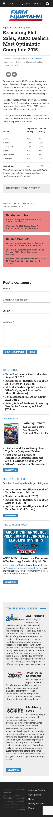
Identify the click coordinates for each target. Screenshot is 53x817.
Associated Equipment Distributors (22, 568)
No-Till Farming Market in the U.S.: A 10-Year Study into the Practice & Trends (25, 261)
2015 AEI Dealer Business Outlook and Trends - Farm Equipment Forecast (25, 244)
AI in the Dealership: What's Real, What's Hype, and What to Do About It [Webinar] (25, 390)
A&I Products (35, 615)
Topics (10, 4)
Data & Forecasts (35, 58)
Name (6, 288)
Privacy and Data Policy (36, 804)
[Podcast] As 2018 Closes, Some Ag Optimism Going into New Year (23, 227)
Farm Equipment (34, 423)
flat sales (30, 204)
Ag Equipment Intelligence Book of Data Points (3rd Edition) (26, 508)
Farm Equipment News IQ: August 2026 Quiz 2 (25, 398)
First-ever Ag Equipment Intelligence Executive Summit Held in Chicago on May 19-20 (24, 457)
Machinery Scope (33, 709)
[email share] (8, 74)
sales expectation (15, 206)
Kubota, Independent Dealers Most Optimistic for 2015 (24, 220)
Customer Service (36, 790)
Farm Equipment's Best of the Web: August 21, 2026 (26, 376)
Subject (6, 311)
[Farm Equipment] (11, 433)
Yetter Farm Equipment (34, 674)
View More (10, 470)
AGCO (18, 204)
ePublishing (20, 810)
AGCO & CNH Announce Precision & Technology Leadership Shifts (25, 559)
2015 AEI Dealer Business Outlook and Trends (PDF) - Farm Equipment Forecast (25, 252)
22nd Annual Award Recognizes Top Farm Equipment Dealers (24, 450)
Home (31, 799)
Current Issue (34, 795)
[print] (14, 74)
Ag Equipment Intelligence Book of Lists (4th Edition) (26, 501)
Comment (8, 322)
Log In (27, 4)
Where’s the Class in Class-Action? (26, 464)
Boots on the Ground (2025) (21, 496)
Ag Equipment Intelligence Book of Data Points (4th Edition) (26, 382)
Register (37, 4)
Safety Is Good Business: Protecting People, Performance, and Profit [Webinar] (27, 406)
